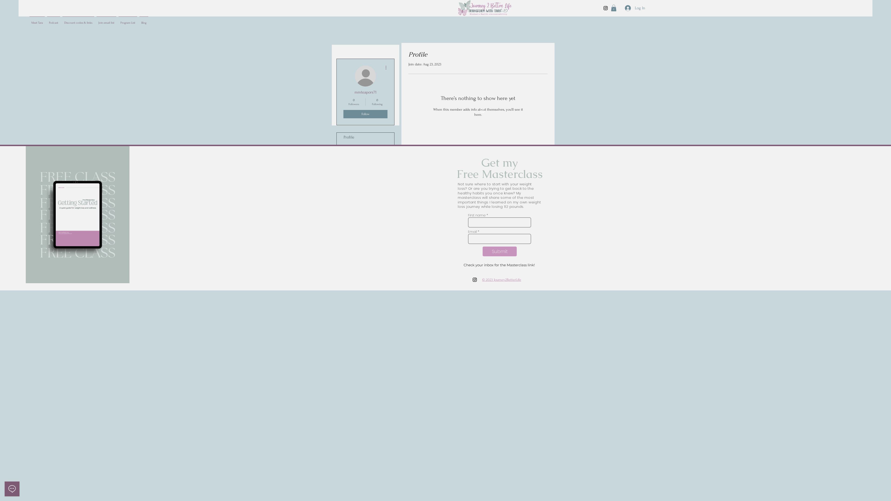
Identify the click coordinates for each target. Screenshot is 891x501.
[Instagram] (605, 8)
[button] (614, 8)
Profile (349, 137)
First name (477, 215)
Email (472, 231)
